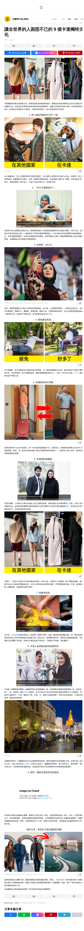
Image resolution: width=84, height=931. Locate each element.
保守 (57, 581)
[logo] (16, 19)
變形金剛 (60, 880)
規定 (67, 506)
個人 (55, 19)
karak (26, 692)
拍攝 (18, 885)
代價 (50, 314)
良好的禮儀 (15, 635)
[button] (14, 46)
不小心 (77, 373)
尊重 (48, 448)
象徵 (6, 818)
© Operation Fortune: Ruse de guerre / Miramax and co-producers (23, 874)
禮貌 (55, 233)
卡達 (71, 106)
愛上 (23, 764)
